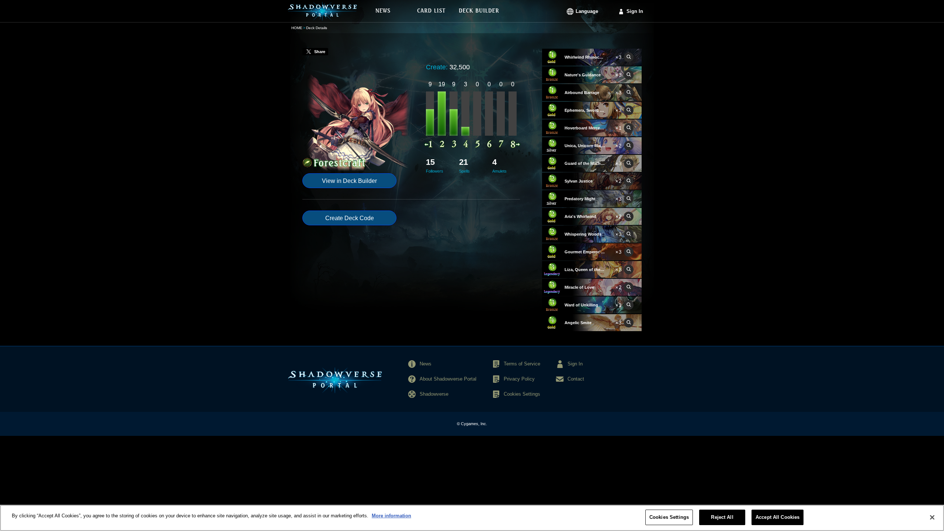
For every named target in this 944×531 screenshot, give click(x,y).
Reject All (722, 517)
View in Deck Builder (349, 181)
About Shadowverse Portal (448, 379)
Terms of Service (522, 364)
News (425, 364)
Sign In (635, 11)
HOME (296, 28)
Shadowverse (434, 394)
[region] (472, 518)
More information (391, 515)
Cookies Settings (669, 517)
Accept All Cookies (777, 517)
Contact (576, 379)
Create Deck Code (349, 218)
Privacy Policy (519, 379)
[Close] (932, 517)
